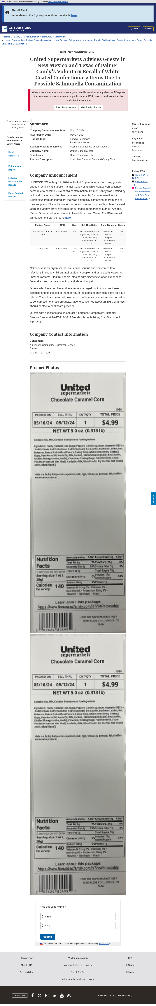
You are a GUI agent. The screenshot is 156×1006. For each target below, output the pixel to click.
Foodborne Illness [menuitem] (140, 160)
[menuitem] (141, 129)
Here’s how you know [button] (57, 2)
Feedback (153, 498)
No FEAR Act (78, 972)
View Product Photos (91, 107)
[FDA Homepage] (16, 28)
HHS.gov (129, 965)
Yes (49, 916)
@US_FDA (140, 175)
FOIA (129, 958)
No (48, 925)
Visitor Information (78, 958)
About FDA (27, 965)
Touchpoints (104, 944)
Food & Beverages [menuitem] (137, 148)
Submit (47, 936)
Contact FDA (20, 995)
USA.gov (129, 972)
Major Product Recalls (15, 195)
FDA (137, 178)
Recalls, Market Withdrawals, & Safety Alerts (45, 36)
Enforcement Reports (15, 168)
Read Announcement (66, 107)
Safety (17, 36)
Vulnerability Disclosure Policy (77, 979)
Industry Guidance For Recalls (15, 181)
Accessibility (26, 972)
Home (7, 36)
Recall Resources (13, 154)
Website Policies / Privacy (78, 965)
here (74, 15)
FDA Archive (26, 958)
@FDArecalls (141, 181)
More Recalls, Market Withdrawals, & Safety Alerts (19, 124)
